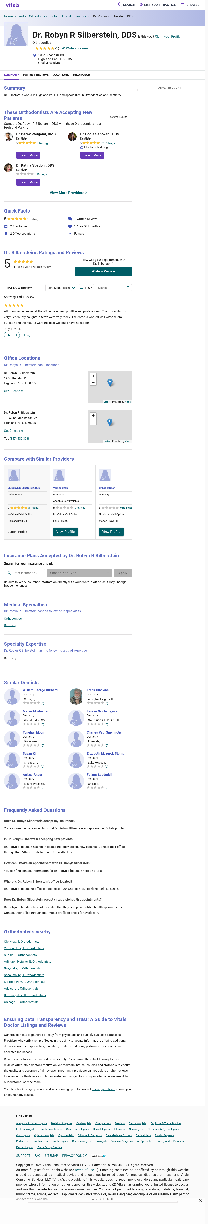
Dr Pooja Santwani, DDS (99, 134)
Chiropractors (103, 1123)
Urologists (101, 1141)
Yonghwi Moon (33, 732)
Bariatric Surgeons (61, 1123)
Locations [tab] (61, 75)
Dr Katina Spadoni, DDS (35, 165)
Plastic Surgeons (164, 1135)
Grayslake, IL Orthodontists (22, 968)
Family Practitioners (50, 1129)
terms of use (85, 1170)
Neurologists (136, 1129)
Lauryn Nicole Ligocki (102, 711)
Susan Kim (30, 753)
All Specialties (145, 1141)
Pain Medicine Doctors (119, 1135)
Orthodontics (13, 618)
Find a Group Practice (49, 1147)
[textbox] (24, 573)
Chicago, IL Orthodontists (21, 1002)
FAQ (37, 1156)
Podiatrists (22, 1141)
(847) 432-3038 (20, 438)
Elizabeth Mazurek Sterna (106, 753)
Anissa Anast (32, 775)
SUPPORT (23, 1156)
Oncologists (23, 1135)
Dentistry (10, 625)
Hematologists (101, 1129)
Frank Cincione (98, 690)
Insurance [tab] (81, 75)
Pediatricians (143, 1135)
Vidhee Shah (60, 487)
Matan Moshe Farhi (37, 711)
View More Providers (67, 193)
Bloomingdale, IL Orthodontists (25, 995)
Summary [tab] (11, 75)
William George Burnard (40, 690)
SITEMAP (51, 1156)
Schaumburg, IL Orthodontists (24, 975)
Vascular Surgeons (122, 1141)
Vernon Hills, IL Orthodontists (24, 948)
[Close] (200, 1201)
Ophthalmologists (44, 1135)
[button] (110, 383)
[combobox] (24, 573)
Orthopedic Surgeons (90, 1135)
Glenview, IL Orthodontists (21, 941)
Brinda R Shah (107, 487)
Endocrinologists (25, 1129)
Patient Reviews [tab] (36, 75)
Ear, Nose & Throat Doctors (166, 1123)
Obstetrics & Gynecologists (163, 1129)
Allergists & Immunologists (31, 1123)
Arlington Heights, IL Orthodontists (27, 962)
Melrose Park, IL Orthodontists (25, 982)
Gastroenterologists (77, 1129)
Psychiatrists (40, 1141)
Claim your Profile (167, 36)
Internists (119, 1129)
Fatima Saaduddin (100, 775)
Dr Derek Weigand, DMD (36, 134)
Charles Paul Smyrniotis (104, 732)
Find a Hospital (24, 1147)
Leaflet (107, 401)
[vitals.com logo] (13, 5)
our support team (103, 1089)
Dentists (120, 1123)
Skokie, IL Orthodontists (20, 955)
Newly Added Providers (170, 1141)
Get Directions (14, 391)
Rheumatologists (82, 1141)
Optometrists (66, 1135)
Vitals (128, 401)
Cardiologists (83, 1123)
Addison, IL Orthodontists (21, 988)
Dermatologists (137, 1123)
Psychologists (60, 1141)
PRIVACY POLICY (74, 1156)
